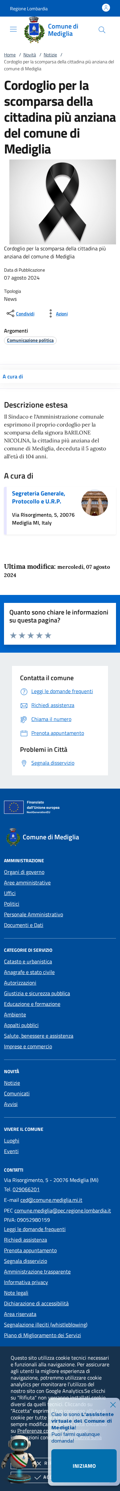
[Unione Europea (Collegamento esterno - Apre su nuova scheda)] (60, 808)
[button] (29, 8)
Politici (11, 904)
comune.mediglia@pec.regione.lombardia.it (62, 1210)
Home (10, 54)
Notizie (50, 54)
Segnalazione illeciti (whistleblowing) (45, 1325)
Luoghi (11, 1140)
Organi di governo (24, 872)
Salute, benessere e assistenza (38, 1036)
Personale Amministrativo (33, 914)
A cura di (13, 376)
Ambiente (15, 1014)
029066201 (26, 1189)
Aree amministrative (27, 882)
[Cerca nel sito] (102, 30)
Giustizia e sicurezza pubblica (37, 993)
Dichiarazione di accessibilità (36, 1303)
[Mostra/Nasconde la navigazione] (13, 29)
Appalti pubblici (21, 1025)
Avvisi (11, 1104)
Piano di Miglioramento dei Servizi (42, 1335)
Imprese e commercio (28, 1046)
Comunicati (17, 1093)
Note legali (16, 1293)
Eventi (11, 1151)
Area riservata (20, 1314)
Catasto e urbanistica (28, 961)
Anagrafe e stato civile (29, 972)
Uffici (10, 893)
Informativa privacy (26, 1282)
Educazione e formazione (32, 1004)
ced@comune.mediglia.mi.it (51, 1200)
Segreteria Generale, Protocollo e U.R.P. (38, 497)
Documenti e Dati (23, 925)
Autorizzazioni (20, 983)
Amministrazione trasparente (37, 1271)
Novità (29, 54)
